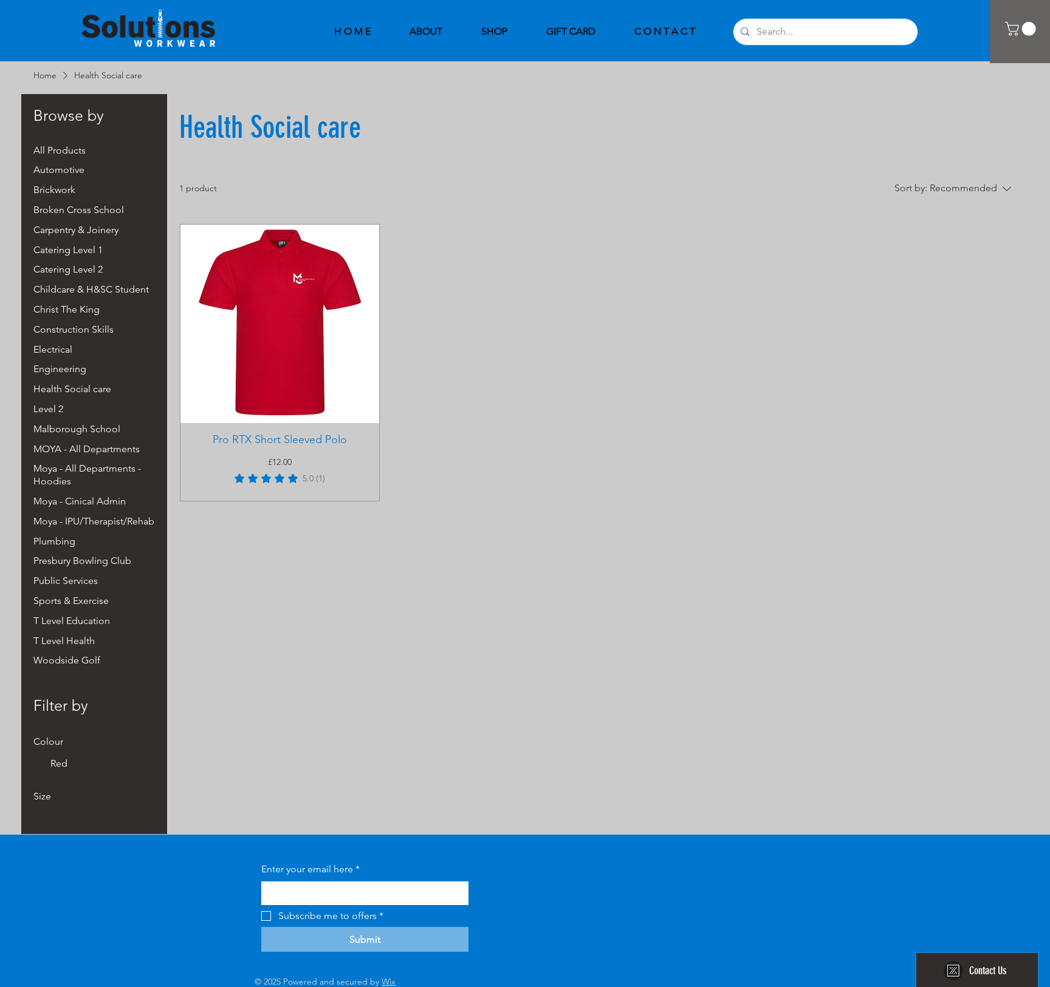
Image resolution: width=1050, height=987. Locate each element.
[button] (1022, 29)
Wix (389, 981)
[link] (280, 478)
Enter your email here (310, 869)
